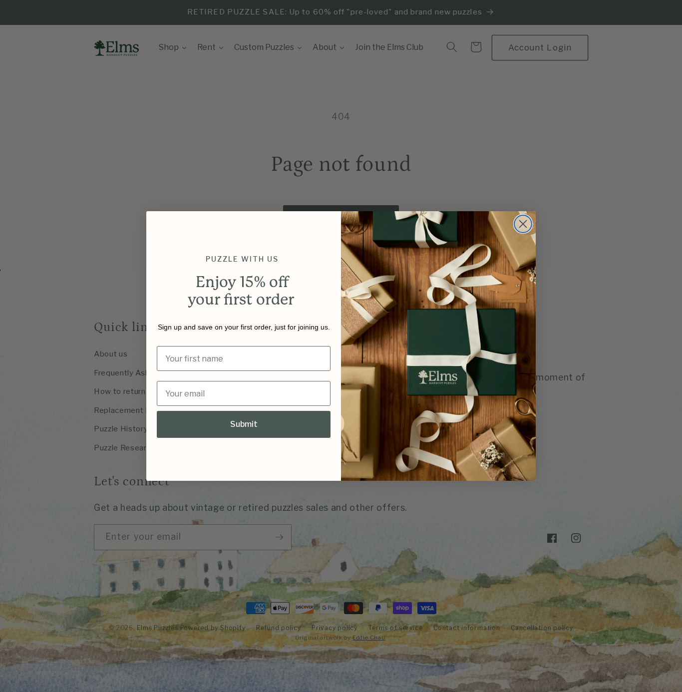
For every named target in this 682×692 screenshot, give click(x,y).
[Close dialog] (523, 224)
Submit (244, 424)
